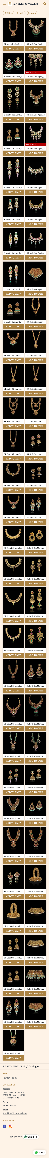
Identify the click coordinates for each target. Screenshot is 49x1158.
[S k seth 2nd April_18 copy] (13, 313)
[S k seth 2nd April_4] (35, 68)
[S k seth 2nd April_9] (13, 175)
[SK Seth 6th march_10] (35, 380)
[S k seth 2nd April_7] (13, 139)
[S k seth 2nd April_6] (35, 103)
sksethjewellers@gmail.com (15, 1113)
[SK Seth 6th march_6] (35, 346)
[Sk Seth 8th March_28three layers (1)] (13, 748)
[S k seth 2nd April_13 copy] (13, 244)
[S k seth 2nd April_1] (35, 34)
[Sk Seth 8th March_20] (13, 676)
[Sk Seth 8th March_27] (35, 713)
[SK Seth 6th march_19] (35, 445)
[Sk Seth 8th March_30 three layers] (35, 748)
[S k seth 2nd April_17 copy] (35, 279)
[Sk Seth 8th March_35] (35, 779)
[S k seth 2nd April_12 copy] (35, 211)
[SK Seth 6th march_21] (13, 477)
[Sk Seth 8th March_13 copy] (13, 641)
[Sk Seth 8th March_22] (35, 676)
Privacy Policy (10, 1077)
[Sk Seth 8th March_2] (13, 540)
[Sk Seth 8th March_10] (13, 605)
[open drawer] (4, 4)
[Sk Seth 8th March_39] (35, 845)
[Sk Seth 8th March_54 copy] (35, 981)
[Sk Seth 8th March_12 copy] (35, 605)
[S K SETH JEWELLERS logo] (10, 4)
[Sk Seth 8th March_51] (35, 950)
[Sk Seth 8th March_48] (35, 916)
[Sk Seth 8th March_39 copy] (13, 845)
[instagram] (10, 1126)
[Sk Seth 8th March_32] (13, 779)
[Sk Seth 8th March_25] (13, 713)
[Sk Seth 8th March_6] (13, 571)
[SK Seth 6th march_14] (35, 413)
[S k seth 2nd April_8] (35, 139)
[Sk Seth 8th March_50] (13, 950)
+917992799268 (9, 1105)
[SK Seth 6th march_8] (13, 380)
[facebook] (4, 1126)
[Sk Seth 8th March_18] (35, 641)
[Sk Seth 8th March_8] (35, 571)
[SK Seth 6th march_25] (13, 509)
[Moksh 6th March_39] (13, 34)
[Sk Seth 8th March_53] (13, 981)
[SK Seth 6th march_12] (13, 413)
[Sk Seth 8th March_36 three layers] (13, 810)
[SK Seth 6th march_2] (35, 313)
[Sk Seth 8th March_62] (35, 1013)
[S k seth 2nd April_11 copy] (13, 211)
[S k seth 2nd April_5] (13, 103)
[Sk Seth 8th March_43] (13, 881)
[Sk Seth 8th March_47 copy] (13, 916)
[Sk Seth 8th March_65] (13, 1045)
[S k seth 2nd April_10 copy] (35, 175)
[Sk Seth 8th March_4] (35, 540)
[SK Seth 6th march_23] (35, 477)
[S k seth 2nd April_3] (13, 68)
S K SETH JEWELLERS (25, 3)
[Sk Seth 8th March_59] (13, 1013)
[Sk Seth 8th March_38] (35, 810)
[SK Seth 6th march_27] (35, 509)
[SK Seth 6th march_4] (13, 346)
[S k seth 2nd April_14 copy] (35, 244)
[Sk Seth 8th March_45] (35, 881)
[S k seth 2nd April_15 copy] (13, 279)
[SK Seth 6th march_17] (13, 445)
